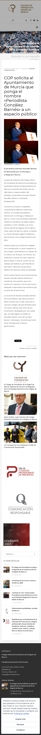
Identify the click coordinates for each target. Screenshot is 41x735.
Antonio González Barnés (28, 348)
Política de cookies (21, 713)
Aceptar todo (20, 719)
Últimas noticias (9, 70)
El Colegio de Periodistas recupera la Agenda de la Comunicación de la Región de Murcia (24, 569)
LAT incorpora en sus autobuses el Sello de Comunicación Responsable (20, 446)
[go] (35, 554)
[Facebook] (30, 20)
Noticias (32, 68)
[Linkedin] (37, 20)
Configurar (20, 730)
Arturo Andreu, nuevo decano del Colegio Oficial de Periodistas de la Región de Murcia (20, 418)
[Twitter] (34, 20)
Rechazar (20, 724)
